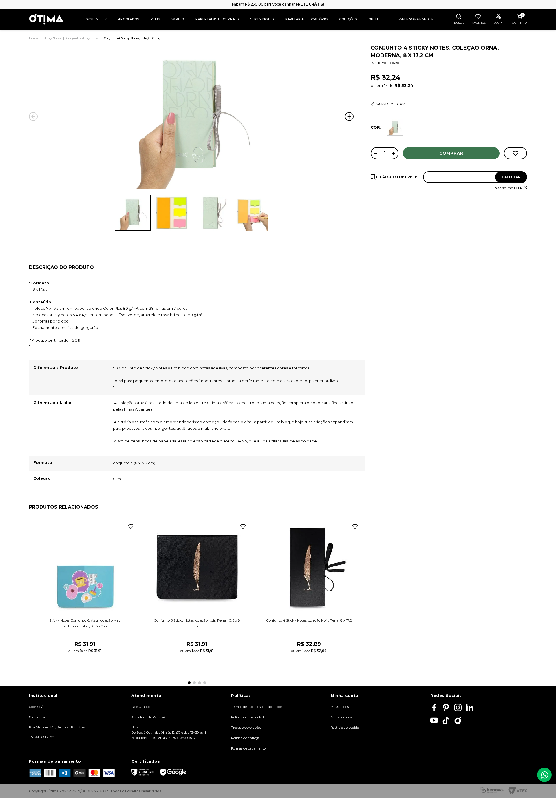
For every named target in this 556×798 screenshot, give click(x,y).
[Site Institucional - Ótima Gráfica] (458, 721)
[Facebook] (434, 708)
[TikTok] (446, 721)
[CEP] (449, 177)
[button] (460, 19)
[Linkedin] (469, 708)
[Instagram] (458, 708)
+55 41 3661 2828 (41, 737)
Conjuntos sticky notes (82, 38)
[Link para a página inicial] (34, 38)
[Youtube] (434, 721)
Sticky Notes (52, 38)
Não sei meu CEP (508, 188)
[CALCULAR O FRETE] (511, 177)
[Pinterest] (446, 708)
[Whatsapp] (544, 775)
